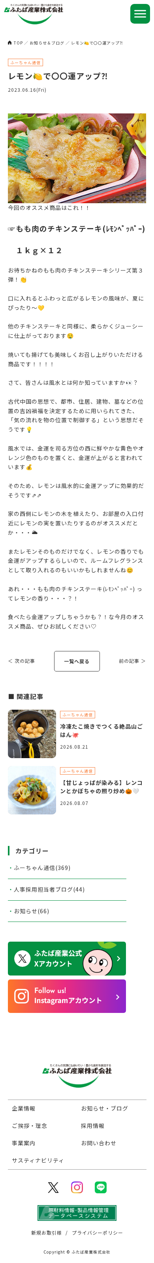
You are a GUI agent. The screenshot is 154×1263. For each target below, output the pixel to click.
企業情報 (24, 1108)
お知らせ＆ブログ (47, 43)
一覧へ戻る (77, 661)
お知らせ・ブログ (104, 1108)
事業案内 (24, 1143)
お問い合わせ (98, 1143)
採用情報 (93, 1125)
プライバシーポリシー (97, 1232)
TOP (18, 43)
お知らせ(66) (31, 911)
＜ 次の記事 (21, 660)
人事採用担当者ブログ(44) (49, 889)
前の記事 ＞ (132, 660)
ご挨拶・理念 (29, 1125)
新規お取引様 (46, 1232)
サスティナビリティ (38, 1160)
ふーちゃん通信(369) (42, 868)
